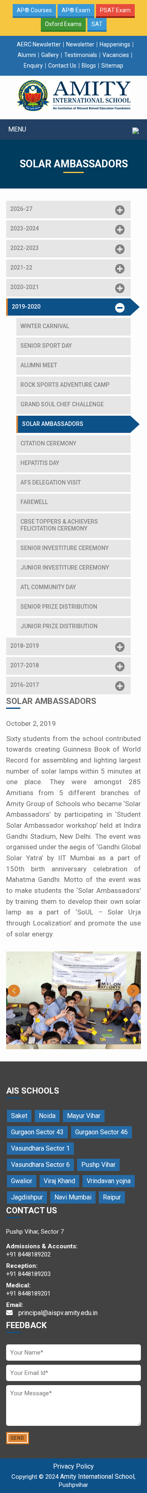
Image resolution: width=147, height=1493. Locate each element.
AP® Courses (34, 10)
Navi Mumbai (72, 1197)
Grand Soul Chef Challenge (62, 404)
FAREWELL (34, 502)
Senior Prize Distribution (58, 606)
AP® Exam (76, 10)
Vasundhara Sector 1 (40, 1148)
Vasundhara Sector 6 (40, 1165)
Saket (19, 1116)
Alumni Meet (38, 365)
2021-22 (21, 267)
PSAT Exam (115, 10)
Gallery (50, 55)
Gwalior (21, 1181)
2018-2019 (24, 645)
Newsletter (80, 44)
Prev (14, 990)
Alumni (27, 55)
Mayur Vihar (83, 1116)
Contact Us (62, 65)
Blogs (89, 65)
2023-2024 (24, 228)
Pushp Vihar (98, 1165)
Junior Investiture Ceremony (64, 567)
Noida (47, 1116)
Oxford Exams (63, 24)
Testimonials (80, 55)
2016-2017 (24, 685)
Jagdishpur (27, 1197)
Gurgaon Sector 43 (37, 1132)
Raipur (112, 1197)
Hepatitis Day (39, 463)
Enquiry (33, 65)
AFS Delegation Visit (50, 482)
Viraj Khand (59, 1181)
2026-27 (21, 209)
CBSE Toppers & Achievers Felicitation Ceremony (59, 525)
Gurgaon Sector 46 (101, 1132)
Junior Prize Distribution (59, 626)
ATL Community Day (48, 587)
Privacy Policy (73, 1466)
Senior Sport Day (46, 345)
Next (133, 990)
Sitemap (112, 65)
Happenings (115, 44)
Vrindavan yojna (109, 1181)
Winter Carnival (44, 326)
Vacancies (115, 55)
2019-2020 (26, 306)
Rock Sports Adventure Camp (64, 384)
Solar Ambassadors (52, 424)
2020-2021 (24, 287)
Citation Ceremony (48, 443)
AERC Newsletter (39, 44)
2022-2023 (24, 248)
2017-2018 (24, 665)
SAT (96, 24)
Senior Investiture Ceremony (64, 548)
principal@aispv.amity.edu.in (57, 1313)
